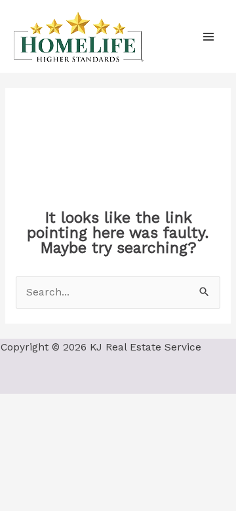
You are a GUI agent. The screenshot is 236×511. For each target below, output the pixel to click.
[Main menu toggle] (209, 36)
